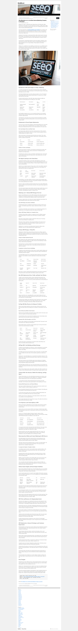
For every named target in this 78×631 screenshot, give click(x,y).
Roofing (19, 621)
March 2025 (20, 603)
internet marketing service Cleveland (33, 29)
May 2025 (20, 602)
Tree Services (20, 627)
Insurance (20, 618)
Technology (20, 624)
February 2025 (20, 604)
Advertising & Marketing (28, 583)
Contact (22, 14)
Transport (20, 625)
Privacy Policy (26, 14)
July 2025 (20, 600)
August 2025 (20, 599)
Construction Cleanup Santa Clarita (54, 22)
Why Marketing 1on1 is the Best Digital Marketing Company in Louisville (31, 581)
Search (57, 18)
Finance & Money (20, 613)
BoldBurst (21, 3)
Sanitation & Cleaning (21, 622)
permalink (35, 583)
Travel (19, 626)
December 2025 (20, 596)
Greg (27, 22)
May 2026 (20, 592)
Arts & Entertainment (21, 609)
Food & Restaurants (21, 614)
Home (19, 14)
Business (19, 610)
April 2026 (20, 593)
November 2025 (20, 597)
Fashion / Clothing (20, 612)
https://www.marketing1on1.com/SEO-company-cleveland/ (34, 576)
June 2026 (20, 591)
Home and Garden (20, 616)
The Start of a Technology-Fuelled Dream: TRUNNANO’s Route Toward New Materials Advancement (26, 18)
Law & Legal (20, 619)
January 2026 (20, 595)
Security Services (20, 623)
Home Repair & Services (21, 617)
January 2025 (20, 605)
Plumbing (20, 620)
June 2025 (20, 601)
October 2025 (20, 598)
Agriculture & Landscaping (21, 608)
